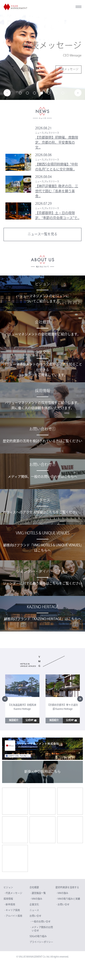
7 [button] (63, 94)
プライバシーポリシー (41, 942)
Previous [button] (7, 92)
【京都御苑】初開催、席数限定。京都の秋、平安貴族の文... (56, 143)
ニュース (34, 910)
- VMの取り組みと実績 (68, 899)
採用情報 (8, 899)
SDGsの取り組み (38, 936)
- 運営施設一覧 (38, 893)
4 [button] (42, 94)
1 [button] (21, 94)
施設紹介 (13, 720)
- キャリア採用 (12, 910)
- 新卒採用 (9, 905)
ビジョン (8, 888)
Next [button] (77, 92)
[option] (42, 57)
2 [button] (28, 94)
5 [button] (49, 94)
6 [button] (56, 94)
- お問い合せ (62, 905)
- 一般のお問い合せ (40, 922)
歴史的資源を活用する (67, 888)
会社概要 (34, 888)
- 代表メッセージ (13, 893)
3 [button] (35, 94)
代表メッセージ (68, 69)
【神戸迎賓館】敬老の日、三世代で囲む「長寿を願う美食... (56, 191)
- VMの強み (36, 899)
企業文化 (34, 905)
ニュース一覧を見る (42, 234)
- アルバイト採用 (13, 916)
